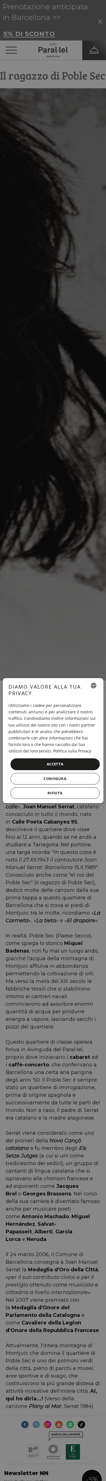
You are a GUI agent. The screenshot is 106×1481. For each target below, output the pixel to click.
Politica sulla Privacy (72, 751)
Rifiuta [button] (55, 792)
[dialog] (53, 740)
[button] (54, 778)
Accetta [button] (55, 763)
